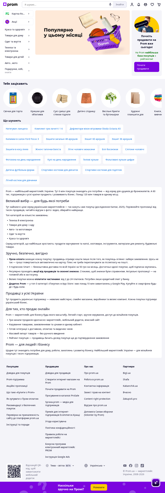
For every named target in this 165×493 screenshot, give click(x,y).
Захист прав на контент (97, 392)
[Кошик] (159, 4)
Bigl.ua (127, 372)
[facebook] (131, 466)
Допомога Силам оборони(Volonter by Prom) (98, 413)
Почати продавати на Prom (60, 389)
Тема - (57, 465)
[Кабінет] (132, 4)
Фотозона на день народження (23, 159)
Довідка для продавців (57, 372)
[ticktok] (142, 466)
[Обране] (152, 4)
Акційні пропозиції (17, 385)
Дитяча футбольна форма (20, 169)
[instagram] (136, 466)
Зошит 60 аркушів (95, 138)
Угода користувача (55, 421)
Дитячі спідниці (86, 111)
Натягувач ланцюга (17, 128)
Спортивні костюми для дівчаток (59, 169)
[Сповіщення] (138, 4)
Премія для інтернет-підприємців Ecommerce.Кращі (62, 413)
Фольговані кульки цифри (120, 159)
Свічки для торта (13, 111)
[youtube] (125, 466)
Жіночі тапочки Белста (48, 149)
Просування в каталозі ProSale (62, 395)
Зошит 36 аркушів (122, 138)
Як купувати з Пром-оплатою (22, 398)
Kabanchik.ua (130, 385)
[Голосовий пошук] (110, 4)
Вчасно (127, 392)
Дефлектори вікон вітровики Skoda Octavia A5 (95, 128)
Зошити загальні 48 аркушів (62, 138)
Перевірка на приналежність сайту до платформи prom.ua (22, 416)
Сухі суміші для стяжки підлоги (61, 113)
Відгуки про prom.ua (95, 405)
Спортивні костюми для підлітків (103, 169)
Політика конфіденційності (60, 427)
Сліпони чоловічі (134, 149)
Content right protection (97, 398)
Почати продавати (143, 67)
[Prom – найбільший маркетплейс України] (10, 5)
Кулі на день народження (62, 159)
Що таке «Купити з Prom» (20, 392)
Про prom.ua (91, 372)
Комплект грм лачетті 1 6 (49, 128)
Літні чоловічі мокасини (81, 149)
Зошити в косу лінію (17, 149)
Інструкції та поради (17, 424)
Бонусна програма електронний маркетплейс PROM (60, 447)
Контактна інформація (96, 385)
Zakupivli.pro (130, 398)
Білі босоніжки (110, 149)
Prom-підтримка (15, 379)
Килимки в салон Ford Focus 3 (22, 138)
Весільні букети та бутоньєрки (111, 113)
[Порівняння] (145, 4)
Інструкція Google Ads (57, 456)
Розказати (98, 487)
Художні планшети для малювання (135, 114)
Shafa (126, 379)
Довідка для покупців (18, 372)
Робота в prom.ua (93, 379)
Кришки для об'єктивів (37, 113)
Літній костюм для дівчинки (21, 180)
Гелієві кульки (90, 159)
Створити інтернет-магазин (60, 379)
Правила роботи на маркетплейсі (56, 436)
